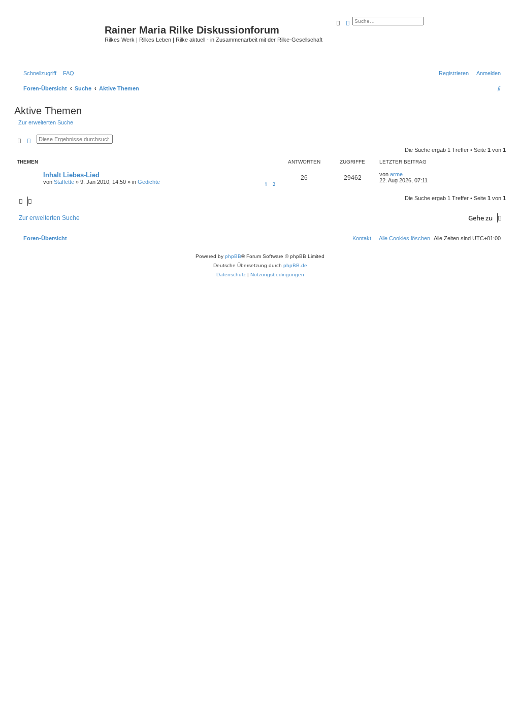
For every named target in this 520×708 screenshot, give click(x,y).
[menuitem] (66, 73)
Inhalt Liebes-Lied (71, 175)
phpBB (233, 256)
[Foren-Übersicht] (61, 38)
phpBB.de (295, 265)
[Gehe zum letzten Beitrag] (406, 174)
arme (396, 174)
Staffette (64, 182)
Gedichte (149, 182)
